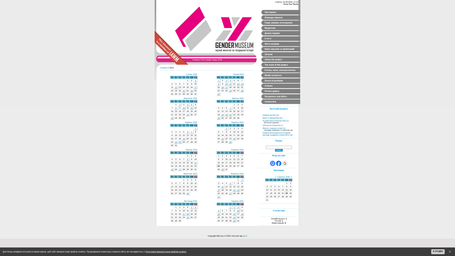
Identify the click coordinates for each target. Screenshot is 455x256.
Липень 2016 (191, 150)
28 (242, 91)
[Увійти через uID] (272, 163)
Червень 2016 (237, 122)
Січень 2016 (191, 74)
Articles (269, 86)
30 (230, 142)
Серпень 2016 (237, 150)
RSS (220, 60)
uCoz (245, 236)
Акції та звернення (271, 118)
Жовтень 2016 (237, 174)
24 (176, 142)
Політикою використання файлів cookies (165, 251)
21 (184, 91)
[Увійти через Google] (285, 163)
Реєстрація (206, 60)
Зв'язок (268, 54)
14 (242, 84)
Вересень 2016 (190, 174)
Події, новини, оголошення (278, 23)
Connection (270, 101)
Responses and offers (276, 96)
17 (195, 87)
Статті (268, 38)
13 (238, 84)
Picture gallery (272, 91)
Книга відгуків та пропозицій (279, 49)
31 (219, 197)
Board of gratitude (274, 80)
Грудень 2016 (237, 201)
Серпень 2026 (283, 177)
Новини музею (269, 115)
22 (238, 190)
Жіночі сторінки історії (272, 128)
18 (188, 214)
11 (230, 84)
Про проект (270, 12)
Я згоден (438, 251)
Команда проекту (274, 17)
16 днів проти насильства (274, 121)
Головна (196, 60)
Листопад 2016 (190, 201)
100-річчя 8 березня (271, 125)
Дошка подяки (272, 33)
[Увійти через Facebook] (278, 163)
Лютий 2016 (238, 74)
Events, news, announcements (280, 70)
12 (176, 87)
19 (222, 115)
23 (192, 91)
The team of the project (276, 65)
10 (226, 84)
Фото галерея (272, 44)
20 (226, 115)
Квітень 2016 (237, 98)
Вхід (214, 60)
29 (219, 94)
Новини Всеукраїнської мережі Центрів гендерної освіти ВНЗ (276, 134)
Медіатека (270, 28)
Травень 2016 (191, 122)
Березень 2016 (190, 98)
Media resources (273, 75)
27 (180, 169)
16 (222, 87)
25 (230, 91)
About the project (273, 59)
